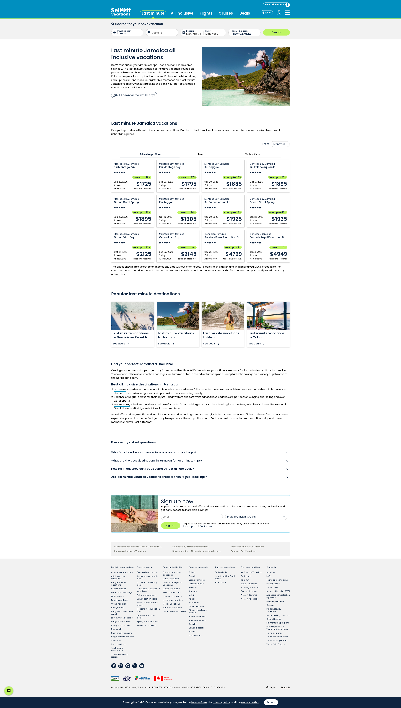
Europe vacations (171, 588)
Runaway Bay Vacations (243, 551)
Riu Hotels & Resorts (198, 620)
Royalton (193, 624)
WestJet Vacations (250, 599)
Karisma (193, 591)
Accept (271, 702)
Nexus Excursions (249, 583)
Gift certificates (273, 619)
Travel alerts (272, 587)
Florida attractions (172, 592)
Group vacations (119, 604)
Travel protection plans (277, 636)
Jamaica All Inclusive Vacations (130, 551)
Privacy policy (190, 526)
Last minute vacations (122, 617)
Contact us (206, 526)
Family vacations (119, 600)
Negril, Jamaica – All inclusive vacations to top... (196, 551)
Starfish (192, 631)
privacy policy (221, 702)
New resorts (116, 629)
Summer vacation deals (146, 616)
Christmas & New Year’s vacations (148, 590)
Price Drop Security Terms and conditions (277, 627)
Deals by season (145, 567)
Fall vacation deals (146, 595)
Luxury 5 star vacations (122, 625)
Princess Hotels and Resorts (198, 611)
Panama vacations (172, 607)
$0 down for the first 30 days (137, 95)
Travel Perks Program (276, 644)
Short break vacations (121, 633)
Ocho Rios (120, 389)
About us (270, 572)
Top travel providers (250, 567)
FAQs (268, 576)
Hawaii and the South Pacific (225, 577)
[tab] (150, 154)
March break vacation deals (147, 603)
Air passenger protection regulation (278, 596)
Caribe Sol (245, 576)
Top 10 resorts (195, 635)
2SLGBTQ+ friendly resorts (120, 655)
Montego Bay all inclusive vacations (190, 546)
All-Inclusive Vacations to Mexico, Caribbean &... (138, 546)
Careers (270, 605)
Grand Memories (197, 580)
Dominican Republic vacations (172, 583)
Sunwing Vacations (250, 587)
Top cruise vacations (225, 567)
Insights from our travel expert (122, 612)
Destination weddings (121, 592)
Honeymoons (117, 607)
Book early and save (147, 572)
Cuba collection (119, 588)
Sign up (170, 525)
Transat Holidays (249, 591)
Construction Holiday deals (147, 583)
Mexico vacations (171, 604)
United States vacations (174, 611)
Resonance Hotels (197, 616)
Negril (131, 397)
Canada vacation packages (172, 573)
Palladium (194, 602)
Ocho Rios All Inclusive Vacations (247, 546)
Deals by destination (173, 567)
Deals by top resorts (198, 567)
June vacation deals (147, 599)
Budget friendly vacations (118, 583)
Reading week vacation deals (148, 610)
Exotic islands (117, 596)
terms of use (199, 702)
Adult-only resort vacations (119, 577)
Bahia (192, 572)
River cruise (220, 582)
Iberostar (193, 587)
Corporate (271, 567)
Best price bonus (274, 4)
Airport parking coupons (277, 615)
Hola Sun (245, 580)
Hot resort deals (196, 583)
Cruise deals (221, 572)
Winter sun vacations (147, 625)
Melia (191, 595)
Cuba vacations (171, 578)
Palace (192, 599)
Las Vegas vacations (173, 600)
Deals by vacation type (122, 567)
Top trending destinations (117, 649)
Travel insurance (274, 633)
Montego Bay (122, 404)
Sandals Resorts (197, 627)
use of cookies (250, 702)
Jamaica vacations (172, 596)
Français (285, 687)
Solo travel (116, 640)
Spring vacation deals (148, 621)
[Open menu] (287, 12)
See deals (119, 343)
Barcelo (192, 576)
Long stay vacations (121, 621)
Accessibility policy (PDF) (278, 591)
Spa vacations (118, 644)
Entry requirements (275, 601)
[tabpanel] (200, 211)
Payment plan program (277, 622)
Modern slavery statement (273, 610)
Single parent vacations (122, 636)
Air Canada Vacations (251, 572)
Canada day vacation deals (148, 577)
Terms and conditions (277, 580)
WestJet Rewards (249, 595)
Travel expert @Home (276, 640)
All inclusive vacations (122, 572)
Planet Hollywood (197, 606)
